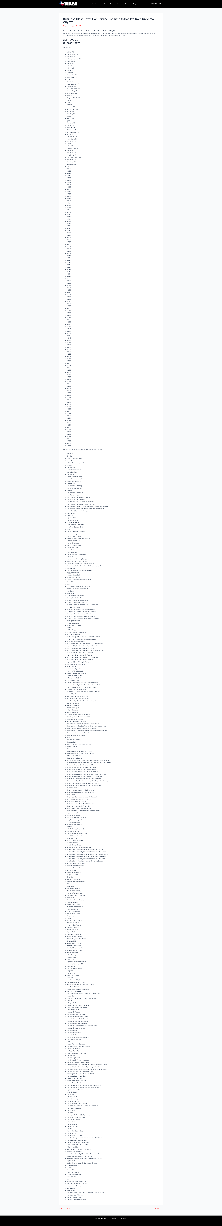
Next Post (159, 1209)
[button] (156, 4)
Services (95, 4)
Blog (134, 4)
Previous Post (64, 1209)
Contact (128, 4)
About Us (104, 4)
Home (88, 4)
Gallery (112, 4)
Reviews (119, 4)
